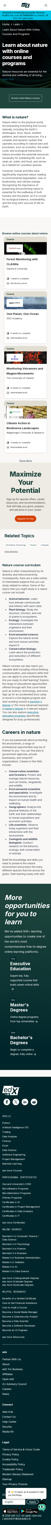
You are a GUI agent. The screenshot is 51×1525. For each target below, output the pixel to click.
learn (16, 24)
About (5, 1364)
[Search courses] (46, 5)
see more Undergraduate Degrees (20, 1278)
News (5, 1393)
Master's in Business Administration (21, 1257)
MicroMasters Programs (15, 1188)
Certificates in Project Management (21, 1206)
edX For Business (12, 1369)
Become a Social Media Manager (20, 1312)
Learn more (27, 18)
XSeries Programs (12, 1197)
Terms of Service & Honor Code (21, 1449)
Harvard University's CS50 (16, 1184)
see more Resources (13, 1337)
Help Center (9, 1421)
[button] (6, 1102)
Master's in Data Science (15, 1271)
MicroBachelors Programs (16, 1193)
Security (7, 1426)
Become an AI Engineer (15, 1330)
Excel (5, 1145)
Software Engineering (13, 1154)
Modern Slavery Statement (17, 1474)
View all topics (11, 551)
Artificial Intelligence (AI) (15, 1127)
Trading (6, 1132)
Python (6, 1122)
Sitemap (7, 1479)
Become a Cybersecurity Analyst (20, 1316)
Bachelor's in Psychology (16, 1244)
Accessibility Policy (13, 1464)
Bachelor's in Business (14, 1253)
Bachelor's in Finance (14, 1248)
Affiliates (7, 1374)
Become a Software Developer (18, 1325)
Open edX (8, 1379)
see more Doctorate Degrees (17, 1284)
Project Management (13, 1159)
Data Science (9, 1150)
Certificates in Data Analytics (17, 1211)
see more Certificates (13, 1222)
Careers (6, 1389)
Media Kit (7, 1431)
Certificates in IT (11, 1215)
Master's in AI (9, 1266)
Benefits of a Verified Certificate (19, 1298)
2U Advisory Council (14, 1384)
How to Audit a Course (14, 1307)
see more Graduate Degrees (17, 1281)
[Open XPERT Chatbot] (42, 1505)
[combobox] (25, 98)
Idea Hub (7, 1411)
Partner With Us (11, 1359)
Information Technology (16, 545)
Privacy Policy (10, 1454)
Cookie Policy (10, 1459)
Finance (33, 545)
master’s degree (13, 708)
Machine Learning (12, 1163)
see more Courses (12, 1170)
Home (5, 24)
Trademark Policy (12, 1469)
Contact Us (9, 1416)
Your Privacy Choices (14, 1484)
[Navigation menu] (4, 5)
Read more (8, 79)
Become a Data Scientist (15, 1321)
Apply (32, 1501)
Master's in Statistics (13, 1262)
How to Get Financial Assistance (19, 1303)
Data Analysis (9, 1136)
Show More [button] (25, 460)
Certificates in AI (11, 1202)
